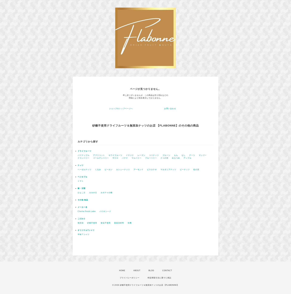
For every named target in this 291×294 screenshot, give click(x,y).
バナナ (125, 158)
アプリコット (99, 155)
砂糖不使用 (92, 223)
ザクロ (115, 158)
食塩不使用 (105, 223)
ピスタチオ (152, 169)
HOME (122, 270)
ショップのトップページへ (121, 109)
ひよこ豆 (81, 193)
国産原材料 (119, 223)
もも (176, 155)
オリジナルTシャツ (86, 230)
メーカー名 (82, 207)
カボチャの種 (106, 193)
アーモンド (138, 169)
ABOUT (136, 270)
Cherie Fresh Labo (87, 211)
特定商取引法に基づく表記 (159, 278)
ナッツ (81, 165)
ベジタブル (82, 177)
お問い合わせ (170, 109)
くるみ (98, 169)
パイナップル (83, 155)
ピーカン (108, 169)
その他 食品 (83, 200)
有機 (130, 223)
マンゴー (203, 155)
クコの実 (164, 158)
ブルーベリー (151, 158)
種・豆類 (81, 188)
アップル (187, 158)
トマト (81, 181)
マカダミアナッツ (168, 169)
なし (184, 155)
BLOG (151, 270)
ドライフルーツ (84, 151)
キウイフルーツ (115, 155)
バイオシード (105, 211)
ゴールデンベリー (101, 158)
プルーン (166, 155)
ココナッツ (154, 155)
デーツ (192, 155)
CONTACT (167, 270)
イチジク (130, 155)
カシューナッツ (123, 169)
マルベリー (136, 158)
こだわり (81, 219)
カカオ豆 (93, 193)
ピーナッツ (185, 169)
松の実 (196, 169)
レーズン (141, 155)
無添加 (81, 223)
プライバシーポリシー (129, 278)
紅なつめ (176, 158)
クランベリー (83, 158)
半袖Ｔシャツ (83, 234)
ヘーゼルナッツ (84, 169)
